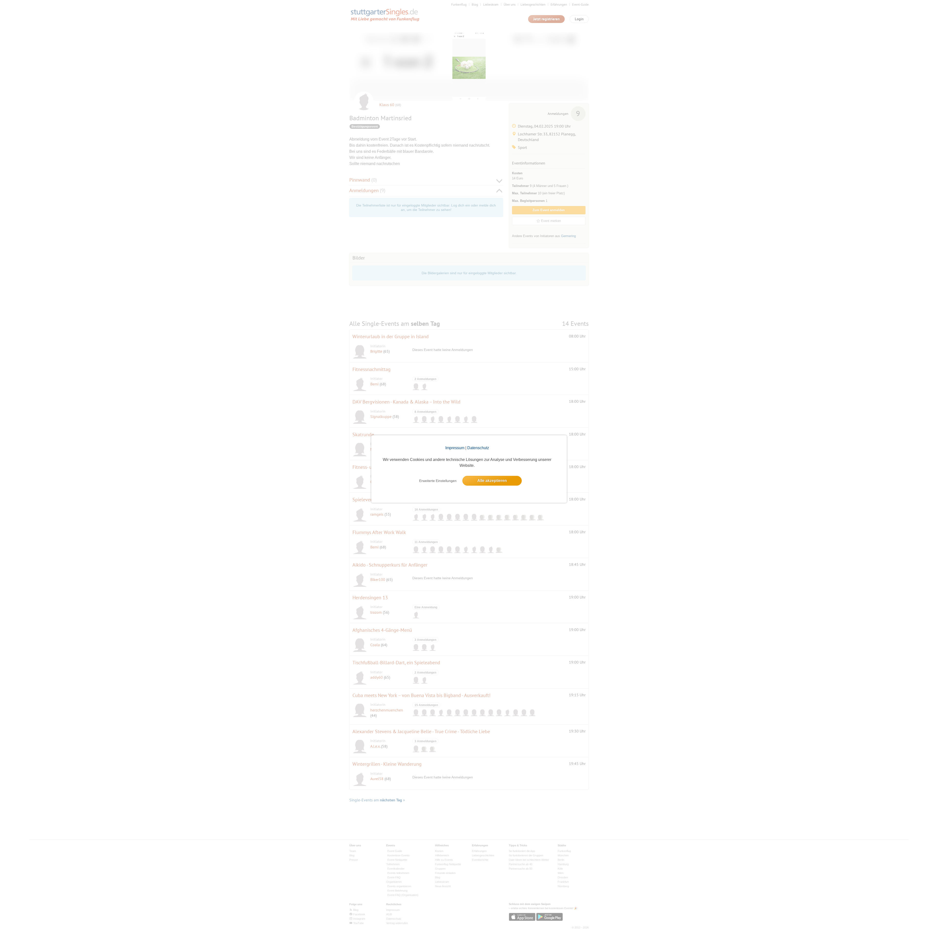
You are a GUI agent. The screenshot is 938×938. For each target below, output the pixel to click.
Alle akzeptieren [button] (492, 481)
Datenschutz (478, 448)
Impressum (454, 448)
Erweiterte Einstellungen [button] (438, 481)
